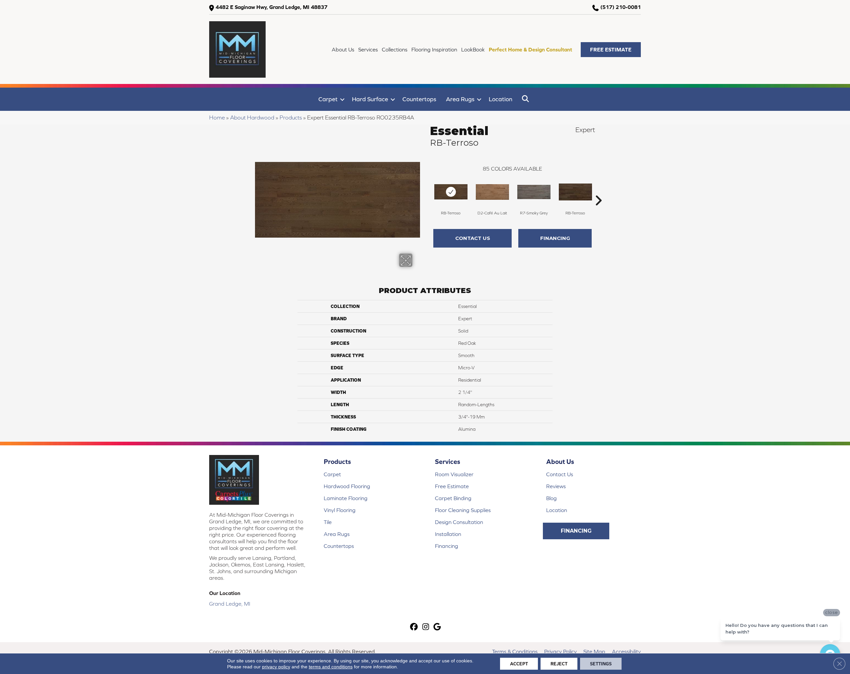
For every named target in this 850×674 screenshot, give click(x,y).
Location (500, 99)
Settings (601, 663)
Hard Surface (370, 99)
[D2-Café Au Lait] (492, 192)
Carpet (328, 99)
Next (598, 190)
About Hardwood (252, 117)
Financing (555, 238)
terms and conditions (331, 666)
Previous (427, 190)
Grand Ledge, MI (229, 604)
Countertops (419, 99)
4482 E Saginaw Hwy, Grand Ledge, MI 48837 (271, 7)
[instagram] (426, 627)
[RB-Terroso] (451, 192)
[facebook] (414, 627)
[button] (611, 49)
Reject (559, 663)
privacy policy (276, 666)
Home (217, 117)
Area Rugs (460, 99)
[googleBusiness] (437, 627)
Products (291, 117)
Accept (519, 663)
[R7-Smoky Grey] (534, 192)
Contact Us (472, 238)
